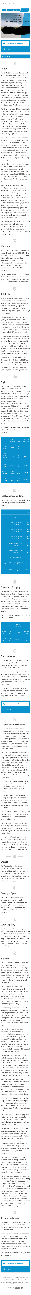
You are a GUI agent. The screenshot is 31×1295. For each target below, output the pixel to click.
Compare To (17, 10)
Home (4, 10)
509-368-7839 (22, 1279)
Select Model (10, 10)
